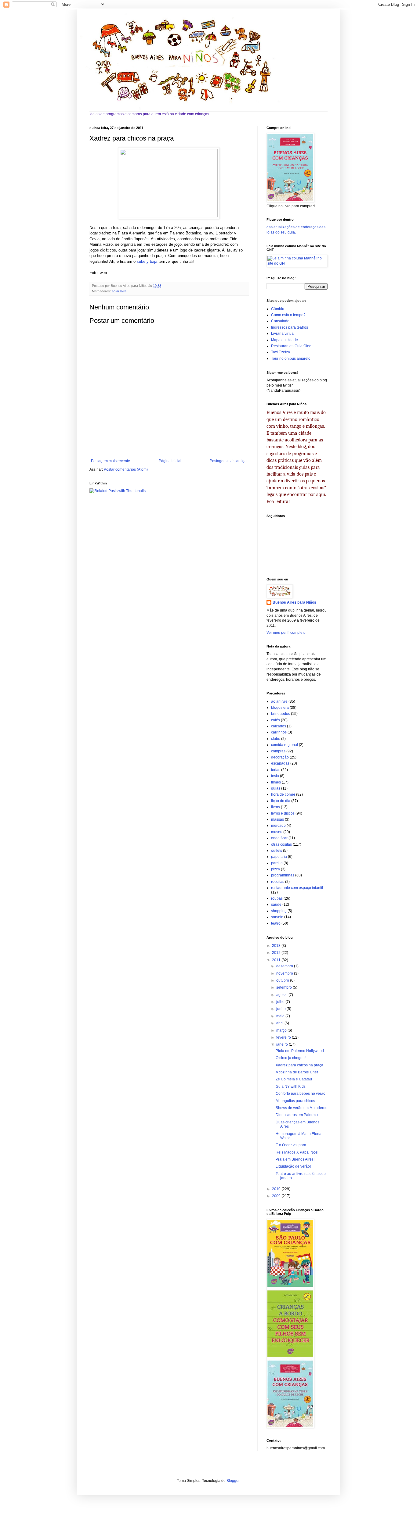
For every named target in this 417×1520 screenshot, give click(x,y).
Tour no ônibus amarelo (290, 358)
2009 (276, 1196)
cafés (275, 720)
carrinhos (279, 732)
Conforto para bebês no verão (300, 1093)
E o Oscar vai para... (292, 1145)
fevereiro (284, 1037)
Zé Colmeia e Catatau (294, 1079)
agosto (282, 995)
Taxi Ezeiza (280, 352)
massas (277, 819)
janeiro (282, 1044)
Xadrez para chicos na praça (299, 1065)
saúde (276, 904)
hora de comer (283, 794)
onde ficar (279, 838)
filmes (276, 782)
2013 (276, 946)
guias (275, 788)
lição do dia (280, 801)
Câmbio (277, 309)
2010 (276, 1189)
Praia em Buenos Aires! (295, 1159)
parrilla (277, 863)
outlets (276, 850)
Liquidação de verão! (293, 1166)
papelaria (279, 857)
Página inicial (170, 461)
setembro (284, 987)
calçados (278, 726)
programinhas (282, 875)
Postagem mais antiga (228, 461)
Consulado (280, 321)
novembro (285, 973)
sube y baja (147, 261)
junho (281, 1009)
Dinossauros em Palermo (297, 1115)
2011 (276, 960)
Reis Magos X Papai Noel (297, 1152)
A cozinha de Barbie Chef (297, 1072)
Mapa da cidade (284, 340)
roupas (277, 898)
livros (275, 807)
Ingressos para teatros (289, 327)
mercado (278, 825)
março (282, 1030)
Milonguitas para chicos (295, 1101)
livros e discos (283, 813)
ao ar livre (119, 291)
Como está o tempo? (288, 315)
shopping (279, 911)
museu (276, 832)
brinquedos (280, 714)
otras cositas (281, 844)
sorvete (277, 917)
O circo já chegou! (291, 1058)
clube (275, 739)
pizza (275, 869)
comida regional (284, 745)
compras (278, 751)
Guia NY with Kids (291, 1086)
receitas (277, 882)
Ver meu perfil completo (286, 632)
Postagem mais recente (110, 461)
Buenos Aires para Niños (294, 602)
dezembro (285, 966)
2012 (276, 953)
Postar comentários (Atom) (126, 469)
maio (280, 1016)
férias (275, 770)
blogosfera (280, 707)
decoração (280, 757)
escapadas (280, 763)
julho (280, 1002)
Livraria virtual (283, 333)
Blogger (233, 1481)
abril (280, 1023)
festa (275, 776)
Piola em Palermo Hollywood (300, 1051)
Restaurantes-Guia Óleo (291, 346)
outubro (283, 980)
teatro (276, 923)
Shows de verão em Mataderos (301, 1108)
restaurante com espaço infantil (297, 888)
